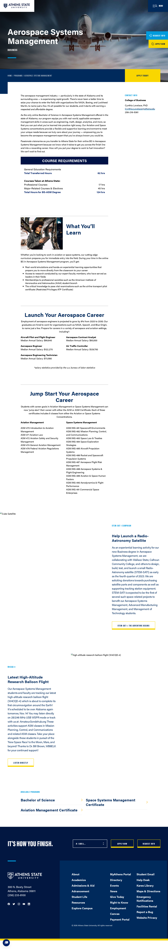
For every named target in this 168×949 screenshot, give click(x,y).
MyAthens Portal (120, 874)
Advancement (80, 891)
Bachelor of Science (38, 799)
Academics (79, 880)
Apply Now (122, 843)
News (113, 891)
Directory (116, 880)
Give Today (117, 897)
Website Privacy (147, 918)
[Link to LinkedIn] (29, 903)
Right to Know (119, 902)
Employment (118, 908)
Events (114, 885)
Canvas (114, 914)
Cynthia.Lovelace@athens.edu (140, 108)
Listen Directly (20, 762)
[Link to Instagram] (19, 903)
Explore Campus (82, 908)
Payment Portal (119, 919)
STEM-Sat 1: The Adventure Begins (133, 625)
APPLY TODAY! (143, 75)
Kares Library (145, 885)
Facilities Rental (147, 906)
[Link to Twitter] (14, 903)
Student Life (79, 897)
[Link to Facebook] (9, 903)
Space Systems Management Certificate (110, 802)
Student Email (146, 874)
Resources (78, 902)
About (75, 874)
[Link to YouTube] (24, 903)
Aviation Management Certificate (49, 809)
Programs (18, 75)
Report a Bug (145, 912)
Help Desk (143, 880)
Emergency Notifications (145, 899)
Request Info (149, 843)
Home (10, 75)
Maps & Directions (148, 891)
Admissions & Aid (83, 885)
